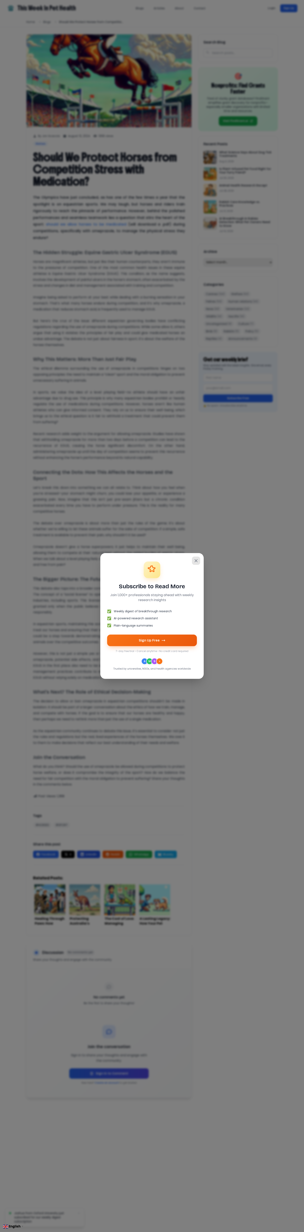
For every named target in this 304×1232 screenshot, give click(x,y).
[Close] (196, 561)
